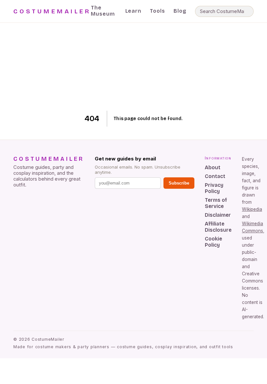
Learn (133, 11)
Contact (215, 176)
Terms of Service (216, 203)
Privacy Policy (214, 188)
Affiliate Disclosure (218, 227)
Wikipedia (252, 209)
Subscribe (179, 183)
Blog (180, 11)
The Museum (103, 11)
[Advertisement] (134, 66)
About (212, 167)
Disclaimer (218, 215)
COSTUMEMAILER (52, 11)
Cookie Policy (213, 242)
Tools (157, 11)
